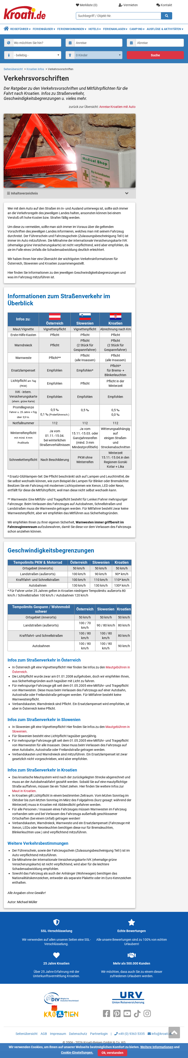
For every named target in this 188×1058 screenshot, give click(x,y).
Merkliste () (88, 5)
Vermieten (130, 5)
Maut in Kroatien (24, 791)
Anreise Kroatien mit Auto (117, 107)
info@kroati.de (162, 1034)
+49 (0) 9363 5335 (131, 1034)
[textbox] (36, 42)
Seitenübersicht (13, 69)
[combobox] (32, 43)
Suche (155, 55)
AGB (44, 1034)
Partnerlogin (99, 1034)
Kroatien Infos (35, 69)
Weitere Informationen (156, 1047)
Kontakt (166, 5)
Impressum (58, 1034)
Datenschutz (78, 1034)
